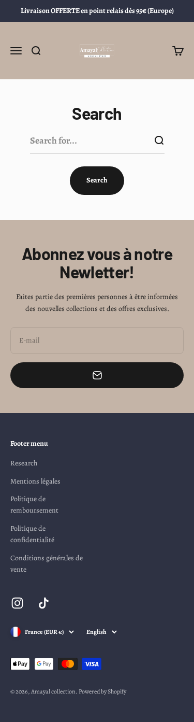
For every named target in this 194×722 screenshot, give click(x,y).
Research (23, 463)
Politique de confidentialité (32, 534)
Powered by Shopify (102, 691)
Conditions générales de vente (46, 563)
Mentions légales (35, 481)
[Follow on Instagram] (17, 603)
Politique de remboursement (34, 504)
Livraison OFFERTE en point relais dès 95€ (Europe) (97, 11)
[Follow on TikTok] (44, 603)
